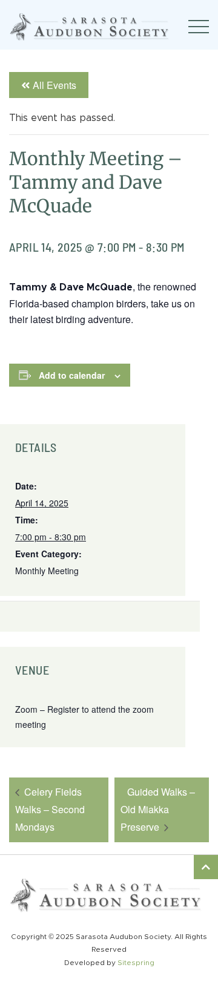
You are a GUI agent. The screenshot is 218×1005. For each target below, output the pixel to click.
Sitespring (135, 962)
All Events (54, 85)
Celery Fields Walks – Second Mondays (50, 809)
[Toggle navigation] (198, 26)
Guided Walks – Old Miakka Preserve (158, 809)
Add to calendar (72, 375)
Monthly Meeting (47, 571)
